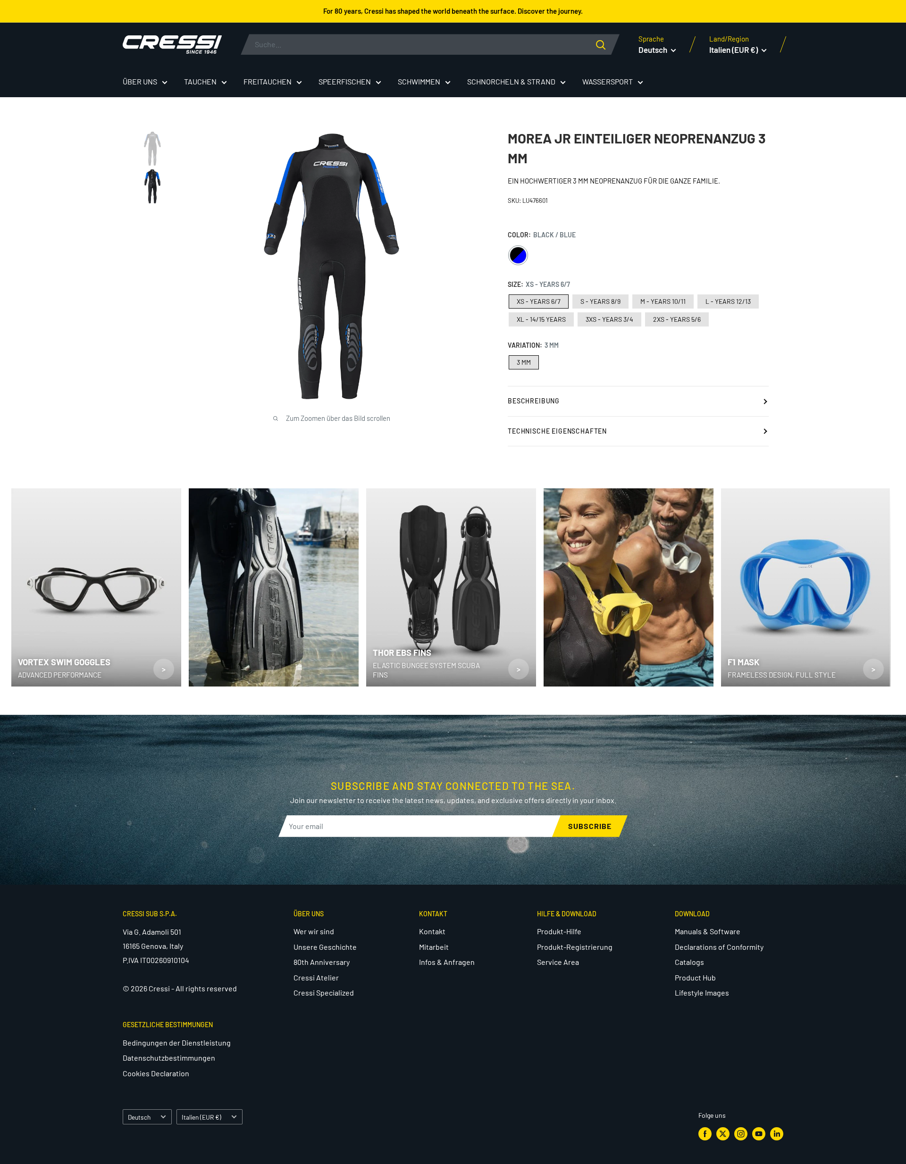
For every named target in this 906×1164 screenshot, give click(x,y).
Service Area (558, 961)
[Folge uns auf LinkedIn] (776, 1133)
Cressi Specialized (324, 992)
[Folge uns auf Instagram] (740, 1133)
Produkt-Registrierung (574, 946)
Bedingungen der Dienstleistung (177, 1042)
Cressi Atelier (316, 977)
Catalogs (689, 961)
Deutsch (139, 1117)
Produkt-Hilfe (559, 931)
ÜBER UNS (140, 81)
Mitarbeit (434, 946)
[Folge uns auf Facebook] (705, 1133)
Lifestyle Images (702, 992)
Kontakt (432, 931)
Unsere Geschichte (325, 946)
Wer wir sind (314, 931)
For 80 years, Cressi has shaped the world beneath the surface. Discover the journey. (453, 11)
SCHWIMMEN (419, 81)
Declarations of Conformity (719, 946)
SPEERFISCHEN (345, 81)
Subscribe (590, 825)
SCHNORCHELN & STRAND (511, 81)
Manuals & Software (707, 931)
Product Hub (695, 977)
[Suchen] (608, 44)
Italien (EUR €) (201, 1117)
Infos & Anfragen (447, 961)
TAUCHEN (200, 81)
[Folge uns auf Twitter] (723, 1133)
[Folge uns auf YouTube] (758, 1133)
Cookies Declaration (156, 1073)
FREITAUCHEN (267, 81)
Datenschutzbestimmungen (169, 1057)
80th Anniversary (322, 961)
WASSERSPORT (607, 81)
